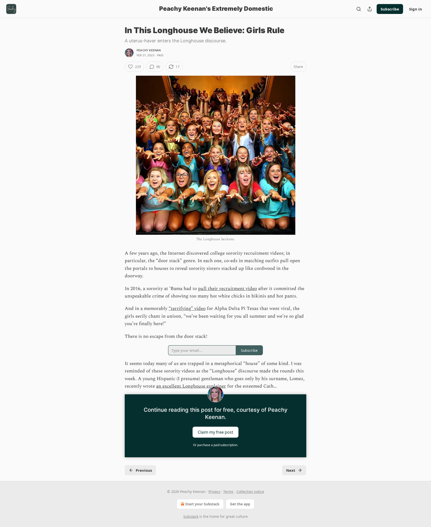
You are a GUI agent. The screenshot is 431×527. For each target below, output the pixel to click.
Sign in (415, 8)
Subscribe (390, 8)
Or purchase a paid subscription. (215, 445)
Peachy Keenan (149, 50)
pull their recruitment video (227, 288)
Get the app (240, 504)
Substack (190, 516)
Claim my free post (215, 432)
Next (290, 470)
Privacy (214, 491)
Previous (144, 470)
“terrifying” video (187, 308)
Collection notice (250, 491)
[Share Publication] (370, 9)
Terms (228, 491)
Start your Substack (202, 504)
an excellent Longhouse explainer (191, 386)
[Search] (359, 9)
